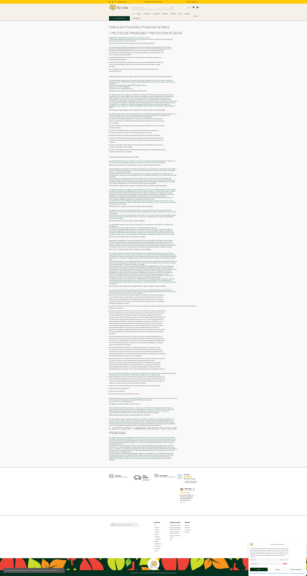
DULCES (156, 551)
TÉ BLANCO (157, 537)
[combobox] (163, 7)
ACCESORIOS (157, 548)
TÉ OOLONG (157, 532)
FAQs (171, 539)
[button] (196, 495)
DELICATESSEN (158, 544)
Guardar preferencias (295, 569)
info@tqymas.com (122, 1)
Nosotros (187, 525)
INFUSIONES (157, 546)
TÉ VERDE (156, 530)
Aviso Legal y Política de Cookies (258, 573)
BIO (155, 525)
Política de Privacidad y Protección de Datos (277, 573)
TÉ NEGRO (156, 527)
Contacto (187, 532)
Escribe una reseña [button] (190, 482)
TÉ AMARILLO (157, 539)
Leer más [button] (182, 502)
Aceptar (259, 569)
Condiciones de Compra (175, 525)
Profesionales (188, 530)
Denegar (277, 569)
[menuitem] (192, 2)
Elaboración (187, 527)
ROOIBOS (156, 541)
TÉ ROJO (156, 534)
